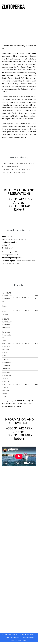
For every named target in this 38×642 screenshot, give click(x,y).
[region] (19, 547)
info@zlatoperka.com (18, 640)
